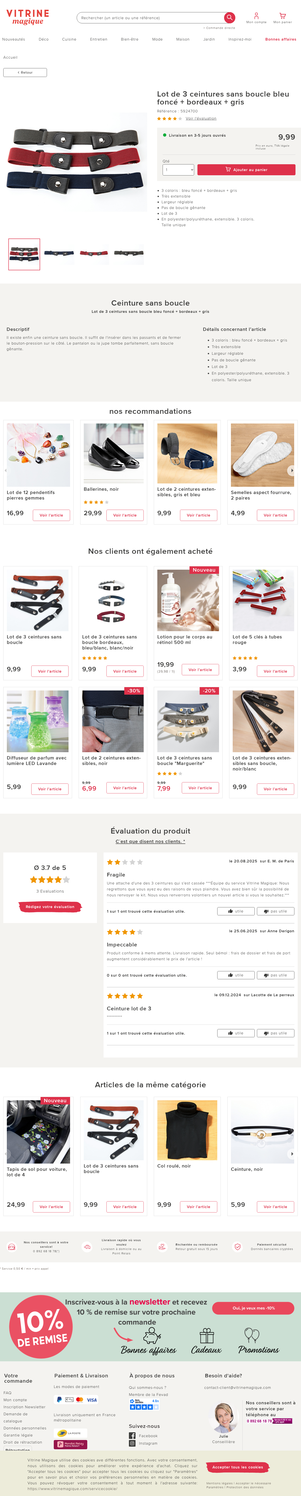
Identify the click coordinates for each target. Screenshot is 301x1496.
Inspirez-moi (240, 39)
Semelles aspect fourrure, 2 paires (261, 495)
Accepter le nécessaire (253, 1483)
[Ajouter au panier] (246, 161)
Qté (166, 161)
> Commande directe (219, 28)
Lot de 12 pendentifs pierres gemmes (31, 495)
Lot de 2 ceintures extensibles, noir (111, 761)
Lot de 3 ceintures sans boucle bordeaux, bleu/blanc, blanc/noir (109, 642)
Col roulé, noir (174, 1166)
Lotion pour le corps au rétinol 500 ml (184, 639)
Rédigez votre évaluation (50, 906)
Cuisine (69, 39)
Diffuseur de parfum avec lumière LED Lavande (37, 761)
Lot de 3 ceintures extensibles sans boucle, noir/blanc (262, 763)
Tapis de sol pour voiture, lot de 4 (37, 1172)
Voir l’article (51, 515)
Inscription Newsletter (25, 1407)
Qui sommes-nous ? (147, 1387)
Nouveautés (13, 39)
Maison (183, 39)
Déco (44, 39)
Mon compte (15, 1399)
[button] (25, 1378)
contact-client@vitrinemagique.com (237, 1387)
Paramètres (214, 1487)
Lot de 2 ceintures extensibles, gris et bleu (186, 492)
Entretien (99, 39)
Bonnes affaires (281, 39)
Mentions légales (219, 1483)
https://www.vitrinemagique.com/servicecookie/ (72, 1488)
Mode (157, 39)
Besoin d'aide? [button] (223, 1375)
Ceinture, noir (247, 1169)
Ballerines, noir (101, 489)
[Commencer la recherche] (229, 17)
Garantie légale (18, 1435)
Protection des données (245, 1487)
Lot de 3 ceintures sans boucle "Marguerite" (184, 761)
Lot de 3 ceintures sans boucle (34, 639)
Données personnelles (25, 1428)
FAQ (8, 1392)
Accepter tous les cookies (237, 1467)
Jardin (209, 39)
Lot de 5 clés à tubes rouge (257, 639)
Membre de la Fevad (148, 1394)
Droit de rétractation (23, 1442)
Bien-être (130, 39)
